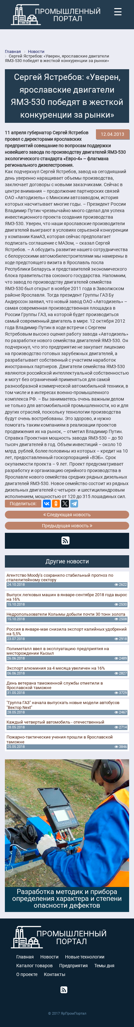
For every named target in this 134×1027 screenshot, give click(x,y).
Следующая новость (68, 514)
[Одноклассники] (56, 503)
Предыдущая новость (66, 525)
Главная (25, 956)
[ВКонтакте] (47, 503)
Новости (49, 956)
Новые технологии (84, 956)
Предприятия (73, 965)
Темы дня (104, 965)
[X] (65, 503)
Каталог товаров (34, 965)
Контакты (54, 974)
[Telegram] (74, 503)
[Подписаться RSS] (65, 540)
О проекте (26, 974)
